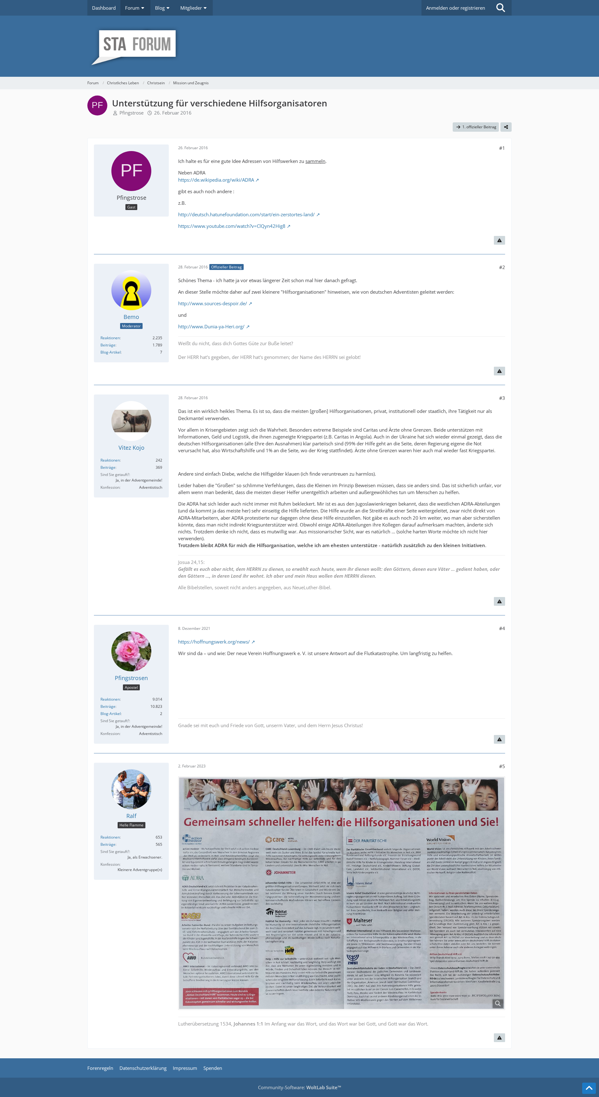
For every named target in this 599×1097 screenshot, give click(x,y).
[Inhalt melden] (499, 240)
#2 (502, 267)
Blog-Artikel (110, 352)
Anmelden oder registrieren (455, 8)
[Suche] (501, 8)
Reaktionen (110, 337)
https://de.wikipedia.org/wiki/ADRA (216, 180)
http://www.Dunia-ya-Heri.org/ (211, 326)
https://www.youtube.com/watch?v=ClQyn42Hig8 (231, 226)
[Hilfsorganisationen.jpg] (341, 893)
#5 (502, 766)
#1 (502, 148)
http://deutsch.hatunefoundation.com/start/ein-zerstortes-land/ (246, 214)
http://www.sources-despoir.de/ (212, 303)
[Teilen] (506, 127)
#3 (502, 398)
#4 (502, 628)
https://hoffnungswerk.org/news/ (214, 642)
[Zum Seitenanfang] (589, 1088)
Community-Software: (299, 1087)
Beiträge (107, 345)
